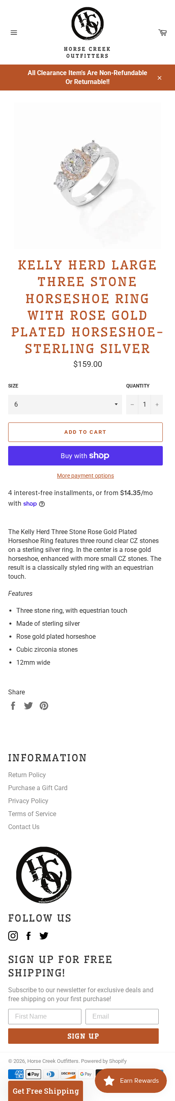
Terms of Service (32, 814)
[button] (45, 1091)
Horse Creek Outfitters (53, 1061)
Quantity (137, 386)
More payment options (85, 475)
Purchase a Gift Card (38, 788)
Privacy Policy (28, 801)
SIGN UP (84, 1036)
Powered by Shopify (104, 1061)
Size (13, 386)
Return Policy (27, 775)
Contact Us (23, 827)
